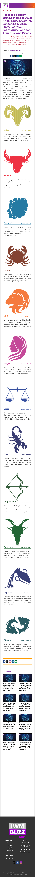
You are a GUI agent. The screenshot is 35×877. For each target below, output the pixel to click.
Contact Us (9, 858)
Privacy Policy (25, 849)
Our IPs (9, 845)
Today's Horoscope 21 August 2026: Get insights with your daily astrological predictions (25, 706)
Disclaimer (9, 850)
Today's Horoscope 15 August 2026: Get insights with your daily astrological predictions (25, 746)
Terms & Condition (26, 852)
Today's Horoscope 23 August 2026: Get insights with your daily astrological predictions (9, 706)
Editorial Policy (25, 843)
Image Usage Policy (25, 846)
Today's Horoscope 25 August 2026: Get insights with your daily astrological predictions (9, 687)
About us (9, 843)
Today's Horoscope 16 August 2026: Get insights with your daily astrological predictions (9, 746)
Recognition (9, 848)
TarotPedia (7, 11)
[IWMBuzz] (5, 5)
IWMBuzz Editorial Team (17, 50)
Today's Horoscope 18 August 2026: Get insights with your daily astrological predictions (25, 726)
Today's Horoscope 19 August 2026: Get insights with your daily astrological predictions (9, 726)
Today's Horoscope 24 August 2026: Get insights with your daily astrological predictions (25, 687)
